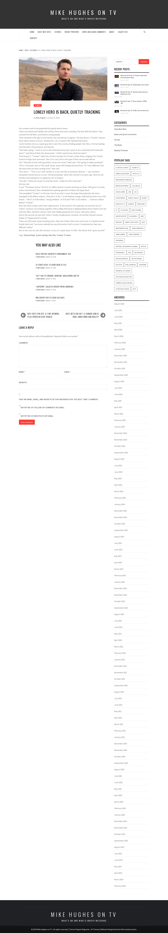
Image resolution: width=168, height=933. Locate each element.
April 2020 (118, 795)
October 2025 (119, 368)
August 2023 (119, 536)
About (112, 32)
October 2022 (119, 601)
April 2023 (118, 562)
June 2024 (118, 472)
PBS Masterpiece (122, 259)
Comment (23, 342)
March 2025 (118, 414)
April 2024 (118, 485)
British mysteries (122, 186)
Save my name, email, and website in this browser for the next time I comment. (58, 399)
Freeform (141, 204)
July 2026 (118, 310)
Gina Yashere (136, 210)
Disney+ (144, 198)
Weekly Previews (72, 32)
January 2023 (119, 582)
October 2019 (119, 834)
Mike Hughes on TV (84, 12)
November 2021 (120, 672)
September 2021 (121, 685)
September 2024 (121, 452)
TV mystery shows (122, 289)
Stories (58, 32)
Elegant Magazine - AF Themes (87, 929)
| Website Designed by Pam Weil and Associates (118, 929)
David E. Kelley (133, 198)
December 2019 (120, 821)
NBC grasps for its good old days (50, 297)
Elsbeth (131, 204)
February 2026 (120, 342)
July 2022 (118, 621)
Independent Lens (122, 228)
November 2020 (120, 750)
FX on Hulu (124, 210)
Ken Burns (119, 240)
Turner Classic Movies (124, 283)
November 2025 (120, 362)
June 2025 (118, 394)
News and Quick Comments (94, 32)
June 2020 (118, 782)
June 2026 (118, 317)
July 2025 (118, 388)
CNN (129, 192)
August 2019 (119, 847)
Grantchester (121, 216)
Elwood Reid (29, 235)
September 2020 (121, 763)
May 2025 (117, 401)
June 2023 (118, 549)
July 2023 (118, 543)
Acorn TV (135, 168)
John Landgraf (134, 234)
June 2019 (118, 860)
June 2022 (118, 627)
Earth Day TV (120, 204)
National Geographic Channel (127, 246)
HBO (142, 216)
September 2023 (121, 530)
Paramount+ (120, 253)
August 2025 (119, 381)
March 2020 (118, 802)
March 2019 (118, 879)
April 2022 (118, 640)
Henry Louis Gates (132, 222)
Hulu (143, 222)
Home (32, 32)
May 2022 (117, 633)
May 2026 (117, 323)
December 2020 (120, 743)
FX (116, 210)
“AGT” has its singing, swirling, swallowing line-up (57, 275)
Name (22, 372)
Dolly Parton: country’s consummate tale (53, 254)
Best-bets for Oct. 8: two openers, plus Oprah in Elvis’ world (43, 315)
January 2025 (119, 427)
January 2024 (119, 504)
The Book (118, 145)
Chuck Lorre (120, 192)
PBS (129, 253)
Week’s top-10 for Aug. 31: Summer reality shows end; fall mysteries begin (133, 76)
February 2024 (120, 498)
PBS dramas (138, 253)
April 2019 (118, 873)
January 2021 (119, 737)
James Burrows (138, 228)
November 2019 (120, 828)
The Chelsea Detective (124, 277)
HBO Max (119, 222)
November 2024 (120, 439)
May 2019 (117, 866)
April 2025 (118, 407)
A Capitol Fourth (122, 168)
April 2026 (118, 329)
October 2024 (119, 446)
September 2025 (121, 375)
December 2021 (120, 666)
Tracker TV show (64, 235)
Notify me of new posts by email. (37, 416)
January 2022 (119, 659)
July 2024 (118, 465)
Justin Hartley (42, 235)
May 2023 (117, 556)
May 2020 (117, 789)
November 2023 (120, 517)
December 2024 (120, 433)
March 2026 (118, 336)
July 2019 (118, 853)
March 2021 (118, 724)
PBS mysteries (136, 259)
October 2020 (119, 756)
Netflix (143, 246)
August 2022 (119, 614)
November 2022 (120, 595)
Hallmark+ (133, 216)
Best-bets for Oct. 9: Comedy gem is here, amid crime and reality (82, 315)
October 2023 (119, 523)
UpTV (134, 289)
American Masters (122, 174)
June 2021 (118, 705)
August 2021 (119, 692)
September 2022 (121, 608)
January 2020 (119, 815)
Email (67, 372)
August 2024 (119, 459)
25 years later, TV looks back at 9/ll (51, 264)
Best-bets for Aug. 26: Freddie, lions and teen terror (134, 110)
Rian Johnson (130, 265)
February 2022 (120, 653)
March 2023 (118, 569)
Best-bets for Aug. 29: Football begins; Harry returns (134, 85)
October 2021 (119, 679)
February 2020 (120, 808)
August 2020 (119, 769)
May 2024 (117, 478)
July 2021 (118, 698)
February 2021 (120, 730)
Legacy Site (123, 32)
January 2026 (119, 349)
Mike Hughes (41, 118)
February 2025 (120, 420)
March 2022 (118, 646)
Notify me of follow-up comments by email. (43, 407)
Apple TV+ (136, 174)
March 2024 (118, 491)
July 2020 (118, 776)
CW (135, 192)
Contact (33, 38)
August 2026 (119, 304)
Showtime (142, 265)
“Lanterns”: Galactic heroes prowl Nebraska (54, 286)
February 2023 (120, 575)
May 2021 (117, 711)
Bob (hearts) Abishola (124, 180)
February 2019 (120, 886)
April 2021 (118, 718)
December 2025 (120, 355)
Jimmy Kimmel (120, 234)
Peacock (119, 265)
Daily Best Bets (44, 32)
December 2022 (120, 588)
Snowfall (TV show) (123, 271)
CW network (120, 198)
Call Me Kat (136, 186)
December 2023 (120, 511)
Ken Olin (52, 235)
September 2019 (121, 840)
